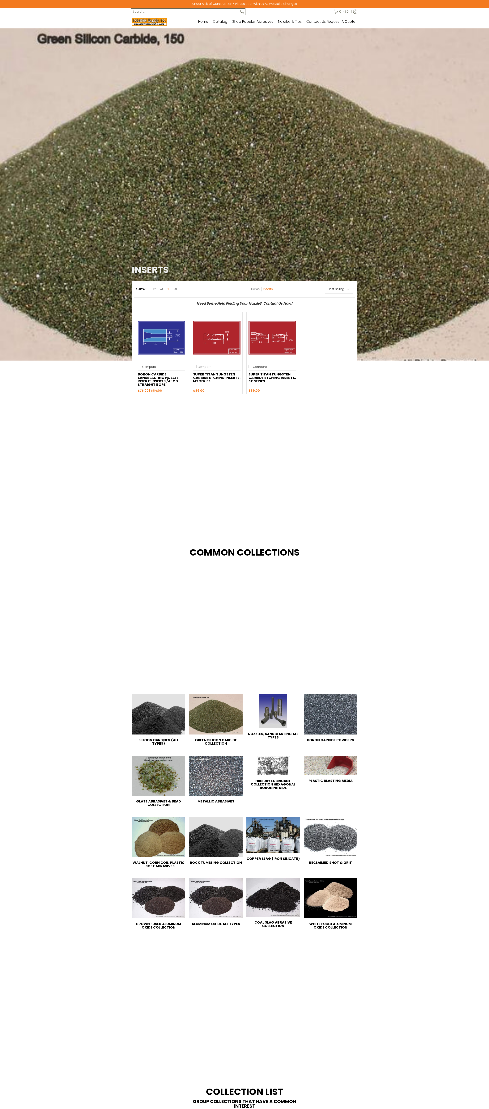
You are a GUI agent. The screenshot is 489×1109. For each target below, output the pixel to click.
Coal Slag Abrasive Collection (273, 924)
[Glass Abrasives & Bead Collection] (158, 776)
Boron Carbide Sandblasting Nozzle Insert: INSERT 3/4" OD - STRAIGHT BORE (159, 379)
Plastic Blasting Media (330, 780)
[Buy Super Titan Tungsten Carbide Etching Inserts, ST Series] (272, 337)
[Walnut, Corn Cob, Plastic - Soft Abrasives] (158, 837)
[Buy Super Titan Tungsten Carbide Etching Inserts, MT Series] (216, 337)
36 (169, 289)
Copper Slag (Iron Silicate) (273, 858)
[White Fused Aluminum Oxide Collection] (330, 898)
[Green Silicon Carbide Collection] (216, 714)
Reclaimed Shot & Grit (330, 862)
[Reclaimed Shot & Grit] (330, 837)
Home (255, 289)
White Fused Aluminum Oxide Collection (330, 925)
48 (176, 289)
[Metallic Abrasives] (216, 776)
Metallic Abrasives (216, 801)
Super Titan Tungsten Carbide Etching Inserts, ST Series (272, 377)
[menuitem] (341, 12)
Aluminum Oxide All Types (216, 923)
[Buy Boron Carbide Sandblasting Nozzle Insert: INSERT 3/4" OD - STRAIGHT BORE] (161, 337)
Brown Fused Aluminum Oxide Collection (158, 925)
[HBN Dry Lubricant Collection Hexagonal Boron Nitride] (273, 765)
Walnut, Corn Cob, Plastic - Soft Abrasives (159, 864)
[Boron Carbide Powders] (330, 714)
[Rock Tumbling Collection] (216, 837)
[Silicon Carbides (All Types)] (158, 714)
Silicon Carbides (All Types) (158, 742)
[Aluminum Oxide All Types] (216, 898)
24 (161, 289)
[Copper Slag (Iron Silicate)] (273, 835)
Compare (149, 367)
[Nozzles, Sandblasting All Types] (273, 711)
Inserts (268, 289)
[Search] (242, 12)
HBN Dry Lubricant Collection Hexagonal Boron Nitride (273, 784)
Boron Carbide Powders (330, 740)
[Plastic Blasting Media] (330, 765)
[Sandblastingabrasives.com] (156, 22)
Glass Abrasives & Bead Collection (158, 803)
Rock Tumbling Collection (216, 862)
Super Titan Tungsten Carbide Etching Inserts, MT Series (216, 377)
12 (154, 289)
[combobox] (185, 12)
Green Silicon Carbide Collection (216, 742)
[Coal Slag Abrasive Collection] (273, 897)
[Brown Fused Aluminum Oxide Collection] (158, 898)
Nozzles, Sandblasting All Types (273, 735)
